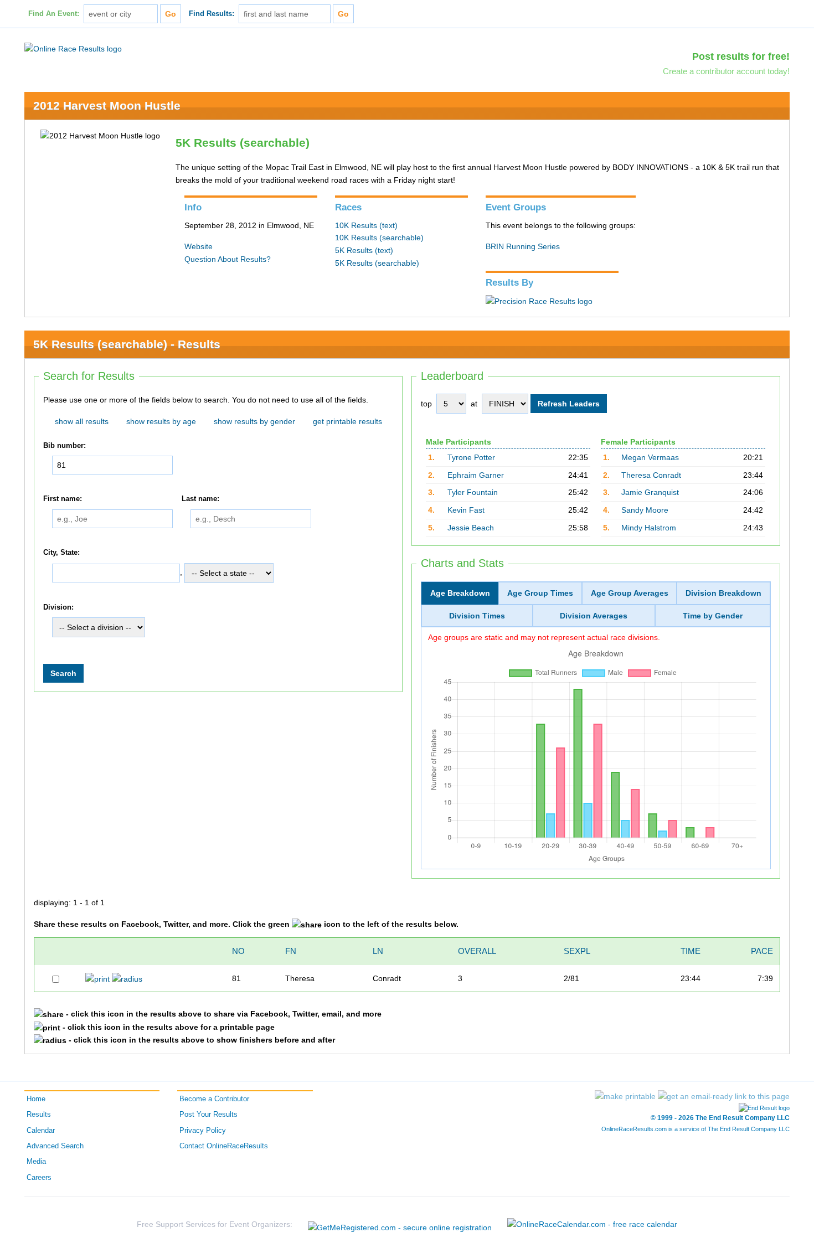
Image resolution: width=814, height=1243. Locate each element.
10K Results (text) (366, 225)
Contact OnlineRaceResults (223, 1146)
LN (378, 951)
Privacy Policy (202, 1130)
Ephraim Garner (475, 475)
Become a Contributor (214, 1099)
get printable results (347, 421)
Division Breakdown (723, 593)
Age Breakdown (460, 593)
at (474, 403)
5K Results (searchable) (377, 263)
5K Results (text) (364, 250)
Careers (39, 1178)
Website (198, 246)
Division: (58, 607)
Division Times (477, 615)
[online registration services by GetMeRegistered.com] (400, 1224)
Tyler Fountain (472, 492)
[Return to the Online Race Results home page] (73, 48)
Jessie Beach (470, 527)
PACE (762, 951)
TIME (690, 951)
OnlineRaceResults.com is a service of (695, 1129)
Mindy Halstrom (648, 527)
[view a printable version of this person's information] (97, 978)
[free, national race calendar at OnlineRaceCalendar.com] (592, 1224)
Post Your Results (208, 1114)
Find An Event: (53, 14)
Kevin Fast (466, 510)
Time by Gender (713, 615)
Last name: (200, 499)
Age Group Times (540, 593)
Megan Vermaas (650, 457)
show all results (82, 421)
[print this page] (625, 1096)
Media (36, 1161)
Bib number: (64, 446)
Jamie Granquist (650, 492)
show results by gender (254, 421)
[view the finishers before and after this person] (127, 978)
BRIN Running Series (523, 246)
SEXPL (577, 951)
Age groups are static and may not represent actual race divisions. (544, 637)
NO (238, 951)
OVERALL (477, 951)
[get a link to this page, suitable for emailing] (724, 1096)
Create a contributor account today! (726, 71)
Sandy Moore (644, 510)
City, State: (61, 552)
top (426, 403)
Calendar (41, 1130)
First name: (62, 499)
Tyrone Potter (471, 457)
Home (36, 1099)
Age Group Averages (629, 593)
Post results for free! (741, 56)
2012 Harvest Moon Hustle (107, 105)
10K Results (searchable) (379, 237)
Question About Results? (227, 259)
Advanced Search (55, 1146)
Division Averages (593, 615)
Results (39, 1114)
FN (290, 951)
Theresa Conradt (651, 475)
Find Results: (211, 14)
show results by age (161, 421)
